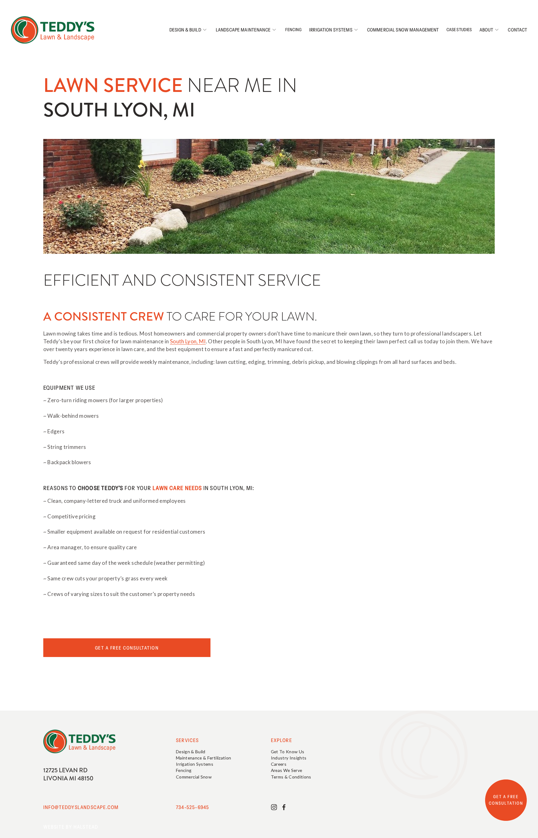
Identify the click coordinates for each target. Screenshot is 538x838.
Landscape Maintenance (243, 30)
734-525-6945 (192, 807)
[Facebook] (284, 807)
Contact (517, 30)
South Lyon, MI (188, 341)
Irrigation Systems (330, 30)
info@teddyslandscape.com (81, 807)
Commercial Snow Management (403, 30)
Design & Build (185, 30)
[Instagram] (274, 807)
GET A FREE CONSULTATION (506, 800)
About (486, 30)
